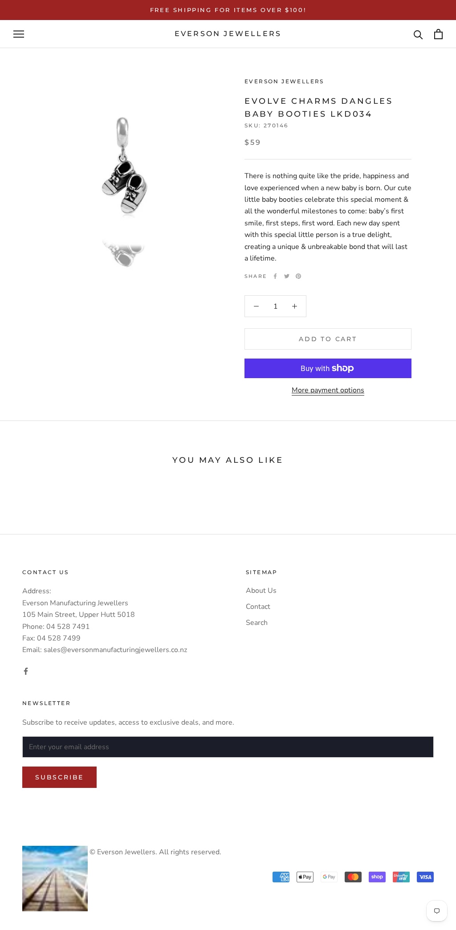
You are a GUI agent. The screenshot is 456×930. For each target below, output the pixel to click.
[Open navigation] (18, 34)
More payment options (328, 390)
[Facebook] (275, 276)
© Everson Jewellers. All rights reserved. (154, 852)
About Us (261, 591)
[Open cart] (438, 34)
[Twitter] (286, 276)
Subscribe (59, 777)
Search (257, 623)
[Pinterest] (298, 276)
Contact (258, 607)
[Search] (418, 34)
